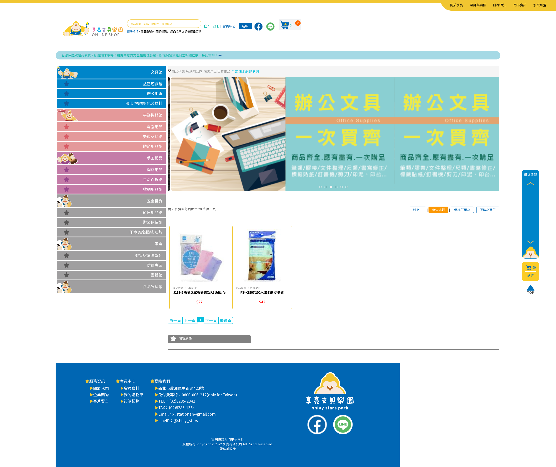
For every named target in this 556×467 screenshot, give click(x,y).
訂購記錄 (131, 401)
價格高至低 (488, 209)
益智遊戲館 (152, 83)
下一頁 (211, 320)
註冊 (216, 26)
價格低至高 (462, 209)
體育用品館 (152, 146)
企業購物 (101, 394)
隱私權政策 (228, 448)
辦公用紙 (154, 93)
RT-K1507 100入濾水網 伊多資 (262, 292)
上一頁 (190, 320)
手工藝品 (154, 158)
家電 (158, 243)
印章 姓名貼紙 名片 (145, 232)
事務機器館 (152, 115)
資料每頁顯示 (188, 209)
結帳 (245, 26)
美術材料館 (152, 136)
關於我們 (101, 388)
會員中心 (229, 26)
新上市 (418, 209)
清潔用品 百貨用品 (217, 71)
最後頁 (226, 320)
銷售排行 (438, 209)
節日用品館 (152, 212)
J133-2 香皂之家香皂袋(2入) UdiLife (199, 292)
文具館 (156, 72)
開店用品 (154, 169)
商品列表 (178, 71)
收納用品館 (152, 189)
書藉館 (156, 275)
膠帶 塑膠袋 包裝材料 (144, 103)
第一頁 (175, 320)
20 (200, 209)
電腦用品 (154, 126)
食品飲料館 (152, 286)
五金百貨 (154, 201)
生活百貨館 (152, 179)
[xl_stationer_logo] (93, 28)
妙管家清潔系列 (148, 255)
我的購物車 (133, 394)
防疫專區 (154, 265)
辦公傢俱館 (152, 222)
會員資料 (131, 388)
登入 (207, 26)
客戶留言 (101, 401)
